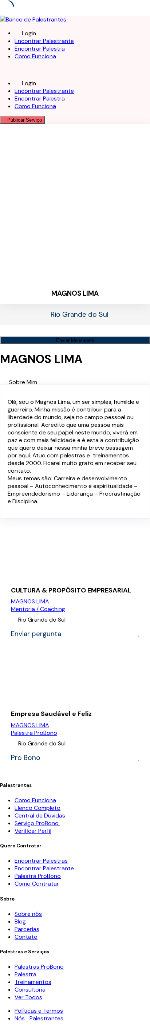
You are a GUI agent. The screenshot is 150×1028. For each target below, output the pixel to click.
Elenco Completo (37, 808)
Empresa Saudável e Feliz (51, 714)
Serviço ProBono (37, 823)
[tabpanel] (75, 452)
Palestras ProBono (39, 966)
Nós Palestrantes (39, 1018)
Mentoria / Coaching (38, 609)
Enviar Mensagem (75, 340)
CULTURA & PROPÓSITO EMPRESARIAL (71, 590)
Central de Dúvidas (40, 815)
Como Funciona (35, 56)
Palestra (25, 974)
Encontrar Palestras (41, 860)
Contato (26, 937)
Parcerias (27, 929)
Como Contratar (37, 883)
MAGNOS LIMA (30, 601)
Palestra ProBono (34, 733)
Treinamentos (33, 982)
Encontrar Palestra (40, 48)
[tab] (79, 382)
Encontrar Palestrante (44, 41)
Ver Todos (28, 997)
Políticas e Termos (39, 1011)
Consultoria (30, 989)
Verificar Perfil (33, 831)
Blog (20, 921)
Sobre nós (28, 914)
